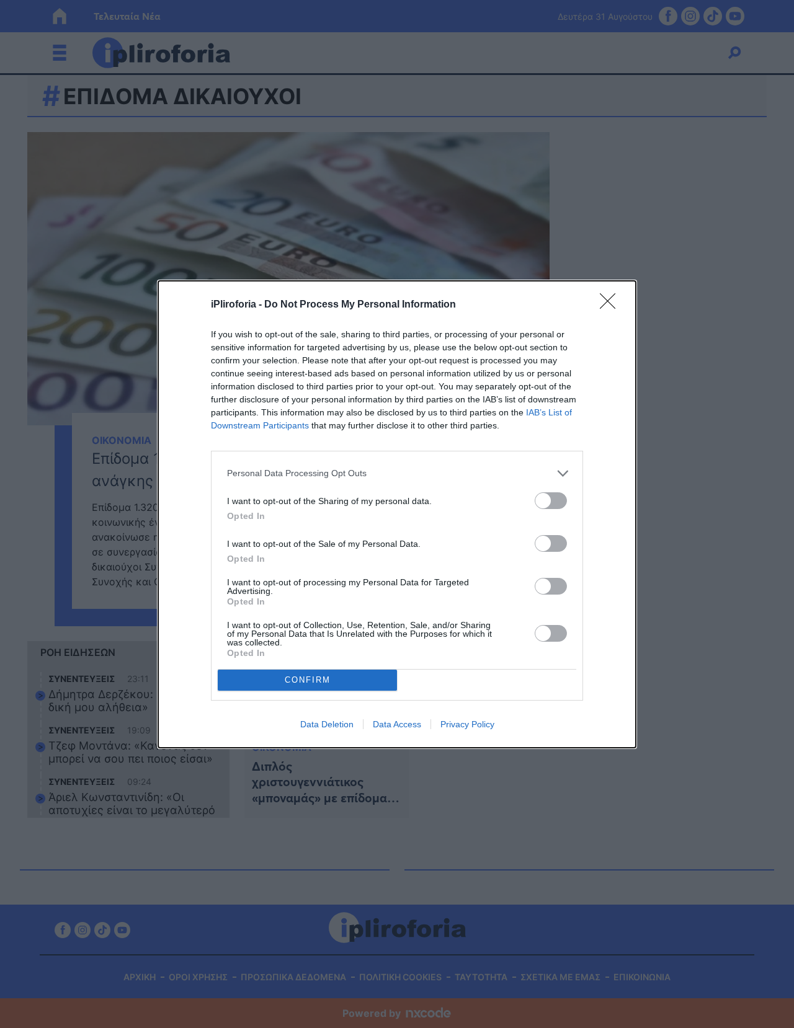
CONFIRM (308, 680)
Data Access (397, 724)
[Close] (611, 305)
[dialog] (397, 514)
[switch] (551, 500)
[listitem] (397, 473)
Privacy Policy (467, 724)
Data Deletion (327, 724)
